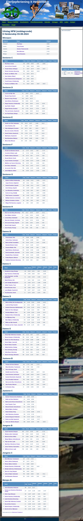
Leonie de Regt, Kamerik (11, 304)
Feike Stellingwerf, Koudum (11, 128)
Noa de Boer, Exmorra (10, 504)
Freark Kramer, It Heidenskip (12, 81)
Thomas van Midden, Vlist (11, 83)
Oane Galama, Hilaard (10, 76)
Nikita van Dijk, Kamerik (11, 322)
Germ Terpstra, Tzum (10, 404)
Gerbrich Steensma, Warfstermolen (14, 307)
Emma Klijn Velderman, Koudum (13, 334)
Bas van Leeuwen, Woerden (12, 130)
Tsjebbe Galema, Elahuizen (11, 155)
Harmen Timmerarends (22, 48)
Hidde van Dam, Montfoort (11, 399)
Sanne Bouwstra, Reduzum (11, 487)
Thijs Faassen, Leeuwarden (12, 195)
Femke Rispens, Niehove (12, 257)
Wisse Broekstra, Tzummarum (13, 367)
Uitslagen (55, 22)
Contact (72, 22)
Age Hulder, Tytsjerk (10, 106)
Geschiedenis (24, 22)
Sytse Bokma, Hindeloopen (11, 101)
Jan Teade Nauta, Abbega (11, 113)
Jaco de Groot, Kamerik (10, 66)
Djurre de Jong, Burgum (11, 471)
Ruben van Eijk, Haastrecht (12, 419)
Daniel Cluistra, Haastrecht (11, 133)
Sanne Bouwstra (21, 53)
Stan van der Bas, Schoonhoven (13, 382)
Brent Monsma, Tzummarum (12, 458)
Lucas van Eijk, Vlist (10, 93)
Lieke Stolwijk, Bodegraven (11, 282)
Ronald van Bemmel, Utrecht (12, 150)
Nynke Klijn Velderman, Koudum (13, 501)
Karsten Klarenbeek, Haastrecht (13, 377)
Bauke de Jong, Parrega (11, 98)
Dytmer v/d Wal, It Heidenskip (13, 180)
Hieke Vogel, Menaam (10, 494)
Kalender (47, 22)
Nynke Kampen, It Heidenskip (12, 506)
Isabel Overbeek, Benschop (11, 499)
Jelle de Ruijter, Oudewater (11, 473)
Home (4, 22)
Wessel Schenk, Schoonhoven (13, 406)
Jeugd (13, 25)
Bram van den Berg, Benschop (12, 212)
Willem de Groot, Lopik (10, 449)
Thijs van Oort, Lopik (10, 441)
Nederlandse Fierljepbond (17, 512)
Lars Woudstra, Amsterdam (12, 190)
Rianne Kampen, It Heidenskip (12, 337)
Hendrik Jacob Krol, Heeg (12, 372)
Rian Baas (19, 44)
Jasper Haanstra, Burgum (11, 431)
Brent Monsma (20, 51)
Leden (66, 22)
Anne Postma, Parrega (10, 227)
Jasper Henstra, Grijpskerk (12, 183)
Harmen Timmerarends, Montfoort (13, 396)
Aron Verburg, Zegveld (11, 187)
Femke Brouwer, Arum (10, 287)
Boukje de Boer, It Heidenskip (12, 314)
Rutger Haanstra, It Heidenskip (12, 103)
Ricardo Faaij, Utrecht (10, 96)
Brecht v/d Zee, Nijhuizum (11, 509)
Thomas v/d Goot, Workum (12, 364)
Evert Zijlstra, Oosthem (10, 215)
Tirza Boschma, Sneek (10, 292)
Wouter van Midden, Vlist (11, 73)
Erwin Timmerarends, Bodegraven (13, 78)
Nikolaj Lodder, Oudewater (11, 434)
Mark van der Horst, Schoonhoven (13, 401)
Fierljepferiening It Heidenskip (27, 1)
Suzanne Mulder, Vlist (11, 247)
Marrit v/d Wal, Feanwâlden (12, 242)
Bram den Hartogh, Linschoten (12, 220)
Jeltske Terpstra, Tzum (10, 285)
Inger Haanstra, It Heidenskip (12, 273)
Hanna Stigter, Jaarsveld (11, 342)
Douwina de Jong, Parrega (11, 271)
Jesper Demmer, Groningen (11, 160)
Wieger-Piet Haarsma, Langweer (13, 202)
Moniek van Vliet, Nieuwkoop (12, 339)
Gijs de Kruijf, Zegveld (10, 225)
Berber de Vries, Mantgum (11, 309)
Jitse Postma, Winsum (11, 384)
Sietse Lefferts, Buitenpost (11, 461)
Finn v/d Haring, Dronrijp (11, 349)
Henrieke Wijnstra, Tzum (11, 312)
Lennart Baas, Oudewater (11, 217)
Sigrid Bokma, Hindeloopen (12, 250)
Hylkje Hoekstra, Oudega (11, 347)
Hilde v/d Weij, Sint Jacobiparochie (13, 302)
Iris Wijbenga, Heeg (10, 317)
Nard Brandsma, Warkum (11, 138)
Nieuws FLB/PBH (13, 22)
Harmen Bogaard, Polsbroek (12, 416)
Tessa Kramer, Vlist (10, 237)
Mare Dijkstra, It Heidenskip (12, 319)
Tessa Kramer (20, 46)
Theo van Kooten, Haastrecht (12, 111)
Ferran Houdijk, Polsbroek (12, 379)
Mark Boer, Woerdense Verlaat (12, 444)
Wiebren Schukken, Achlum (12, 200)
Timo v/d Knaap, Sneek (11, 369)
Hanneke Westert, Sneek (12, 245)
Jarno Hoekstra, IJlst (10, 125)
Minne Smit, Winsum (10, 140)
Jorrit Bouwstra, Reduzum (11, 476)
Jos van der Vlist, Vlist (10, 168)
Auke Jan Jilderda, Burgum (12, 421)
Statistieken (6, 25)
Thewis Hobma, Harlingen (11, 68)
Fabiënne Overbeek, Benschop (13, 260)
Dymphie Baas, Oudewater (12, 255)
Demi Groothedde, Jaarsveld (13, 252)
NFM (61, 22)
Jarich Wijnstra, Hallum (10, 170)
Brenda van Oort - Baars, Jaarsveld (14, 324)
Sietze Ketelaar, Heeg (10, 411)
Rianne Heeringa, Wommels (12, 354)
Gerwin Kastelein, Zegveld (12, 185)
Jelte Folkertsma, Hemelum (12, 414)
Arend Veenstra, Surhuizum (12, 374)
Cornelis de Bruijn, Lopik (11, 153)
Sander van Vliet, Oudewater (12, 123)
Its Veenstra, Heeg (10, 387)
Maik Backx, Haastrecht (11, 135)
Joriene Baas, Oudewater (12, 240)
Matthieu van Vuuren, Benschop (13, 163)
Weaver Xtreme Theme (29, 519)
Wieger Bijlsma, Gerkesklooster (12, 439)
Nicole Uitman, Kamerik (10, 344)
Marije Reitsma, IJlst (10, 280)
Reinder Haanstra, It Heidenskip (12, 466)
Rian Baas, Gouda (9, 63)
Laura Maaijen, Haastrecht (11, 290)
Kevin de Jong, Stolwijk (11, 193)
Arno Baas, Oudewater (10, 165)
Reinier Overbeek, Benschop (12, 71)
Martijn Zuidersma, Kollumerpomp (13, 468)
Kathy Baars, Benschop (11, 352)
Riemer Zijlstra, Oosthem (11, 463)
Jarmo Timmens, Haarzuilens (12, 446)
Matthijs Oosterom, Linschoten (13, 197)
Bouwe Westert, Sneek (10, 158)
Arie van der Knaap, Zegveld (12, 222)
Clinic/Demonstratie (36, 22)
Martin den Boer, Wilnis (10, 436)
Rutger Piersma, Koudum (11, 108)
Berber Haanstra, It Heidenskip (12, 496)
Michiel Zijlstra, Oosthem (11, 409)
